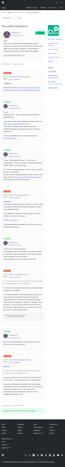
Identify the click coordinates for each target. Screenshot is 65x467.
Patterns (20, 433)
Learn (35, 424)
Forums (4, 7)
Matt (4, 442)
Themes (20, 427)
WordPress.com (7, 439)
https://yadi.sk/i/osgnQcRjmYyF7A (14, 55)
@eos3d (8, 83)
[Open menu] (62, 2)
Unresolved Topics (54, 57)
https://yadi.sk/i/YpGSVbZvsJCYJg (18, 124)
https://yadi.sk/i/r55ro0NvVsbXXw (26, 177)
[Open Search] (57, 2)
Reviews (50, 61)
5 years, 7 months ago (17, 35)
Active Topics (52, 53)
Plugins (20, 430)
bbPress (5, 445)
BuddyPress (6, 448)
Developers (36, 430)
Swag (51, 433)
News (3, 427)
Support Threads (53, 49)
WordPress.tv (38, 433)
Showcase (21, 424)
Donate (52, 430)
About (3, 424)
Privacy (4, 433)
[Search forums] (19, 18)
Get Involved (53, 424)
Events (51, 427)
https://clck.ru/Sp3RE (10, 138)
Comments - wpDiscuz (18, 12)
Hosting (4, 430)
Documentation (38, 427)
